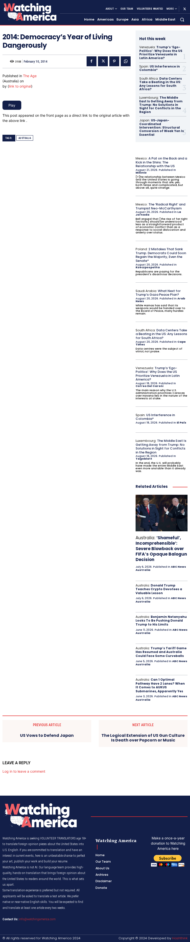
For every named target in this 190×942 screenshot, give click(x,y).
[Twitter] (185, 9)
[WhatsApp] (126, 61)
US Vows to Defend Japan (47, 735)
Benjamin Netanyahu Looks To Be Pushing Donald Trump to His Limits (161, 621)
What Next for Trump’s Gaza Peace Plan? (158, 293)
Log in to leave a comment (23, 771)
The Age (30, 76)
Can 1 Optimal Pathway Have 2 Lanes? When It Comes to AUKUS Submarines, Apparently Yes (160, 685)
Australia (25, 138)
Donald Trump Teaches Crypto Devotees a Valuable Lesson (159, 589)
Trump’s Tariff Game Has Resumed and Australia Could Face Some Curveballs (161, 652)
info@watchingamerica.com (37, 919)
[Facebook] (91, 61)
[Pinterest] (114, 61)
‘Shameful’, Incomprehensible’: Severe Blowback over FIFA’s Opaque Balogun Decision (161, 548)
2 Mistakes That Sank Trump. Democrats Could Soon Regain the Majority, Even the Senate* (161, 255)
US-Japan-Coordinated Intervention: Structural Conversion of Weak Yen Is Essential (161, 127)
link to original (20, 86)
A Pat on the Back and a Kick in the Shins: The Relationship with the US (161, 162)
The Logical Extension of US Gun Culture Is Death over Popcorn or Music (143, 737)
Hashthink (180, 938)
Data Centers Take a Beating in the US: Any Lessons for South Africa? (160, 83)
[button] (182, 19)
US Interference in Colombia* (159, 68)
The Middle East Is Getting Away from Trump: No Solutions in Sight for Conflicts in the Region (161, 104)
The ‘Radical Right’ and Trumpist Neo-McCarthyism (160, 206)
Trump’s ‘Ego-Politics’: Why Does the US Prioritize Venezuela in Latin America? (160, 52)
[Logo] (29, 11)
